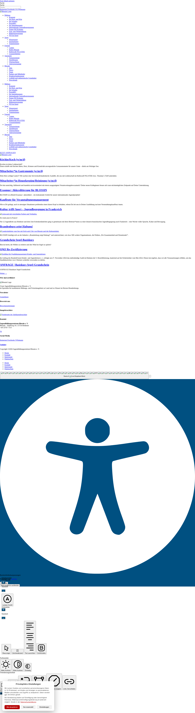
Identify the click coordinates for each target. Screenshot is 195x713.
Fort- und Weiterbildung (17, 31)
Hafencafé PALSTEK (17, 52)
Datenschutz (9, 359)
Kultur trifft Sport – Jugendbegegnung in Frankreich (31, 209)
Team (11, 72)
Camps (11, 48)
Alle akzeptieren (12, 707)
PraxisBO (12, 23)
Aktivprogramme (15, 64)
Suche (2, 3)
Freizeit (7, 46)
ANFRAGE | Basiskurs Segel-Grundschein (24, 264)
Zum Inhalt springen (7, 1)
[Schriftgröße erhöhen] (3, 582)
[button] (150, 376)
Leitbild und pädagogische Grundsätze (22, 78)
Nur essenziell (28, 707)
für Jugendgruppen (15, 25)
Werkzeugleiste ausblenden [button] (10, 585)
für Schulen (13, 21)
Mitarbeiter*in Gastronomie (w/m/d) (21, 171)
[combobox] (74, 375)
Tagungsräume (14, 58)
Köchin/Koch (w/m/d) (12, 159)
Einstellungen (44, 707)
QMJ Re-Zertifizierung (13, 249)
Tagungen (8, 56)
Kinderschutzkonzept (16, 76)
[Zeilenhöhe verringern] (3, 618)
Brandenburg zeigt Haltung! (16, 226)
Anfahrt (3, 345)
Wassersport (13, 40)
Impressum (8, 357)
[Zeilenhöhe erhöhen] (3, 609)
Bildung (7, 15)
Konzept (12, 17)
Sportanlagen (13, 42)
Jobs (10, 68)
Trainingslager (14, 44)
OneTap (14, 579)
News (11, 70)
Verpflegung (13, 60)
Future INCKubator (16, 29)
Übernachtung (14, 62)
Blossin (7, 66)
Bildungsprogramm (16, 33)
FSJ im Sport (13, 35)
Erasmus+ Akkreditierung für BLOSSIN (23, 190)
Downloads (13, 80)
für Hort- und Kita (15, 19)
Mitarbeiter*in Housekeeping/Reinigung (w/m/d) (28, 180)
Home (7, 353)
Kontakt (7, 355)
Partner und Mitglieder (17, 74)
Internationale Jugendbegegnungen (21, 27)
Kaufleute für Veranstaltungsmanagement (24, 199)
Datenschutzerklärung (28, 702)
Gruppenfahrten (14, 54)
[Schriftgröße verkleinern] (3, 590)
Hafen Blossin (14, 50)
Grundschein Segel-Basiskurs (17, 239)
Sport (6, 38)
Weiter (3, 273)
